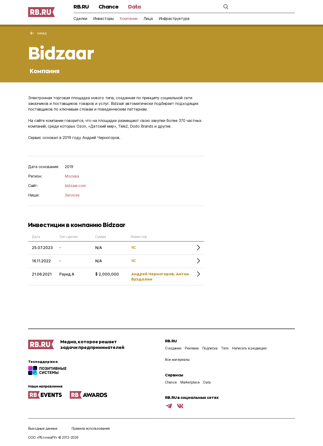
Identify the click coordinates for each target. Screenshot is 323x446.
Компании (129, 18)
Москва (72, 176)
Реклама (191, 348)
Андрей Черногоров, (153, 273)
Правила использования (91, 428)
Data (134, 6)
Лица (148, 18)
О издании (173, 348)
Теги (224, 348)
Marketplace (190, 382)
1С (133, 247)
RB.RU (81, 6)
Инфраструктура (174, 18)
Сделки (80, 18)
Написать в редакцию (249, 348)
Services (72, 195)
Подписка (210, 348)
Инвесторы (103, 18)
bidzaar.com (75, 185)
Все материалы (177, 359)
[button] (226, 6)
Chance (108, 6)
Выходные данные (42, 428)
